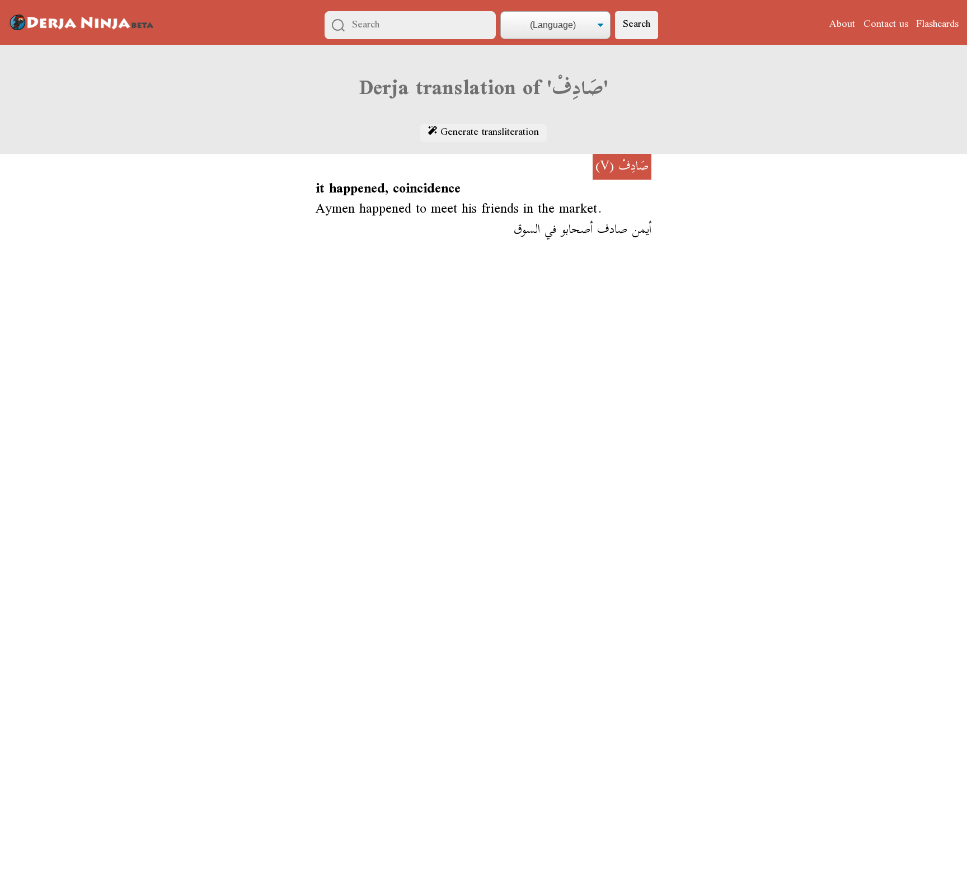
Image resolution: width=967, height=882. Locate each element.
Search (636, 24)
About (842, 24)
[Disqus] (483, 412)
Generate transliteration (488, 133)
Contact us (885, 24)
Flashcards (937, 24)
